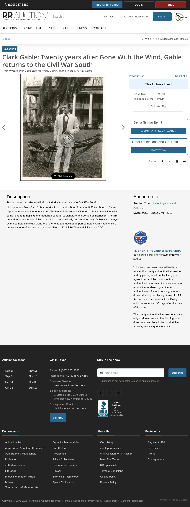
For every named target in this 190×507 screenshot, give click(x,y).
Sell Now (58, 417)
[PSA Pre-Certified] (140, 237)
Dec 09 (33, 381)
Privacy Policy (108, 482)
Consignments (156, 459)
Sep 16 (9, 370)
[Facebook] (162, 161)
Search (162, 16)
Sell (52, 28)
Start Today (158, 150)
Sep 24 (9, 376)
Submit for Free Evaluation (158, 130)
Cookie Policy (108, 476)
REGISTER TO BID (107, 4)
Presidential (59, 453)
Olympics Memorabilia (66, 442)
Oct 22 (9, 387)
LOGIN (139, 4)
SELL (171, 4)
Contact (99, 28)
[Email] (184, 161)
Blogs (66, 28)
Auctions (9, 28)
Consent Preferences (132, 500)
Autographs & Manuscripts (20, 453)
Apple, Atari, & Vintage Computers (25, 448)
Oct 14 (9, 381)
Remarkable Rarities (65, 465)
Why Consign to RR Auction (116, 453)
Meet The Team (109, 459)
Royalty (57, 470)
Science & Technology (65, 476)
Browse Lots (33, 28)
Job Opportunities (110, 448)
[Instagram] (177, 161)
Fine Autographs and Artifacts (172, 38)
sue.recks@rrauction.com (70, 385)
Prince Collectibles (63, 459)
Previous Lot (136, 75)
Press (82, 28)
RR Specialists (108, 465)
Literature (11, 470)
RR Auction (34, 500)
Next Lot (180, 75)
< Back (6, 38)
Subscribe (177, 372)
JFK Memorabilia (15, 465)
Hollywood (11, 459)
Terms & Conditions (111, 470)
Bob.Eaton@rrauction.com (70, 408)
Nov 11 (33, 370)
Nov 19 (33, 376)
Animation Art (13, 442)
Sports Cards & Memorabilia (21, 487)
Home (148, 38)
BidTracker (154, 448)
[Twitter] (169, 161)
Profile (151, 453)
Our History (107, 442)
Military (9, 482)
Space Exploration (63, 482)
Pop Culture (60, 448)
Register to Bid (156, 442)
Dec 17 (33, 387)
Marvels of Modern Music (20, 476)
